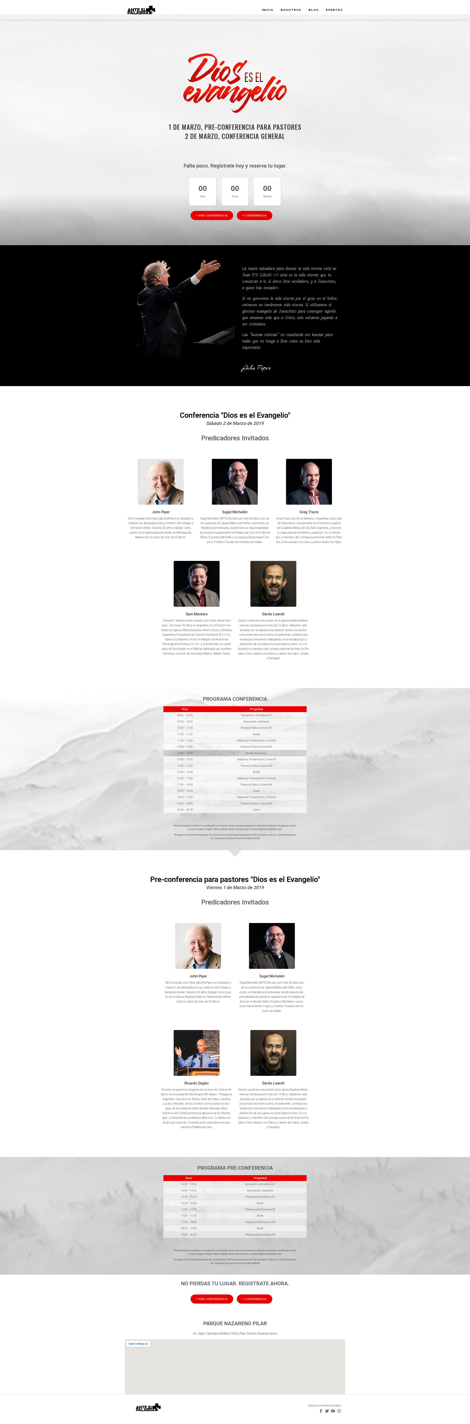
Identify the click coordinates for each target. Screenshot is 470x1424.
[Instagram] (339, 1411)
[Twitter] (327, 1411)
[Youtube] (333, 1411)
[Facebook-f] (321, 1411)
